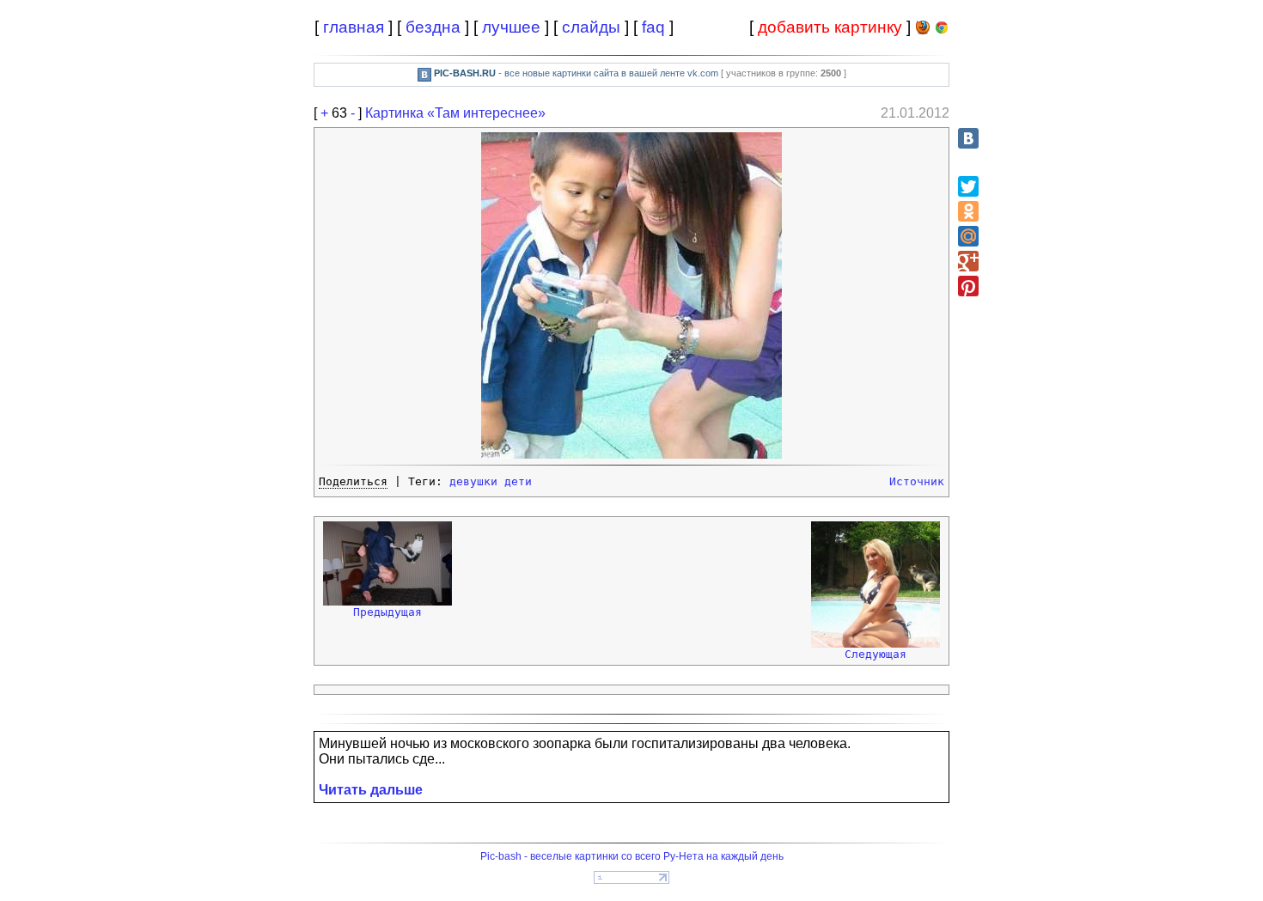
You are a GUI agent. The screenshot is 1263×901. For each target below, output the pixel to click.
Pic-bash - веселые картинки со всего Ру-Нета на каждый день (632, 856)
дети (518, 481)
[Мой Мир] (968, 236)
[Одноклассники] (968, 211)
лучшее (511, 27)
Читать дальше (371, 789)
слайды (591, 27)
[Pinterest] (968, 286)
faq (653, 27)
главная (353, 27)
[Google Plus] (968, 261)
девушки (473, 481)
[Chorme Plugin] (942, 30)
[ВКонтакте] (968, 138)
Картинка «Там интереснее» (455, 113)
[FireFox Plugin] (923, 30)
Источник (916, 481)
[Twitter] (968, 186)
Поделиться (353, 481)
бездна (433, 27)
